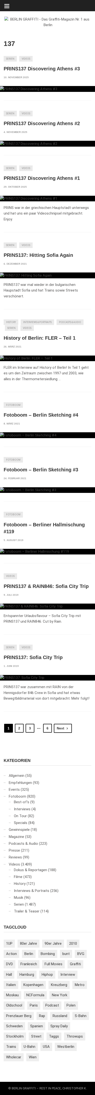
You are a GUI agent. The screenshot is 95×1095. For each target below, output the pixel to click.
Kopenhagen (33, 985)
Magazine (16, 837)
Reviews (15, 857)
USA (46, 1046)
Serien (10, 58)
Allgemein (16, 775)
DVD (9, 964)
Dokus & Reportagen (30, 870)
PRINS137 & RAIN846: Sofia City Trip (46, 586)
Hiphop (47, 974)
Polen (71, 1005)
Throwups (74, 1036)
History (11, 322)
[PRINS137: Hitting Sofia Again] (47, 275)
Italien (11, 985)
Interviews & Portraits (37, 322)
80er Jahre (28, 943)
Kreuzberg (59, 985)
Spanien (36, 1026)
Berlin (28, 954)
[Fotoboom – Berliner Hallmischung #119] (47, 552)
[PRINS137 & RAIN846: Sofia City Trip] (47, 606)
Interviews (22, 809)
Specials (20, 823)
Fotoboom (13, 405)
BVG (80, 954)
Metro (80, 985)
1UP (9, 943)
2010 (73, 943)
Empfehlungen (20, 783)
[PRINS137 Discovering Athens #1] (47, 199)
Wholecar (13, 1057)
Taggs (54, 1036)
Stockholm (15, 1036)
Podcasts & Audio (70, 322)
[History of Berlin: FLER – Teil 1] (47, 358)
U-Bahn (29, 1046)
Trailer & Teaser (26, 911)
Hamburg (26, 974)
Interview (67, 974)
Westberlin (65, 1046)
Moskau (12, 995)
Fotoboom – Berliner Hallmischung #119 (44, 528)
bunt (66, 954)
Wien (33, 1057)
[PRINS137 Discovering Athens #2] (47, 144)
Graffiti (75, 964)
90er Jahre (53, 943)
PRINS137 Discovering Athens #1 (42, 178)
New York (59, 995)
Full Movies (53, 964)
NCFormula (35, 995)
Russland (60, 1016)
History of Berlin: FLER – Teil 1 (40, 338)
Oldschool (14, 1005)
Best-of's (21, 802)
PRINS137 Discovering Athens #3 (42, 68)
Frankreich (28, 964)
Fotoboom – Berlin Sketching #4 (41, 415)
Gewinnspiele (19, 829)
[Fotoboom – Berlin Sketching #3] (47, 490)
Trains (11, 1046)
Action (11, 954)
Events (14, 789)
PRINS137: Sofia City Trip (33, 657)
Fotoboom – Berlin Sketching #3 (41, 469)
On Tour (20, 816)
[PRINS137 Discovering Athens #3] (47, 89)
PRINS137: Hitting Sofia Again (38, 255)
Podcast (52, 1005)
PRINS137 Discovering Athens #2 (42, 123)
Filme (18, 877)
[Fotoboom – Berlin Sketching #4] (47, 435)
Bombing (48, 954)
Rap (42, 1016)
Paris (34, 1005)
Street (36, 1036)
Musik (18, 897)
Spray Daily (59, 1026)
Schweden (14, 1026)
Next (60, 728)
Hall (9, 974)
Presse (14, 850)
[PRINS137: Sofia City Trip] (47, 678)
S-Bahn (80, 1016)
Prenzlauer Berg (18, 1016)
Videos (26, 58)
